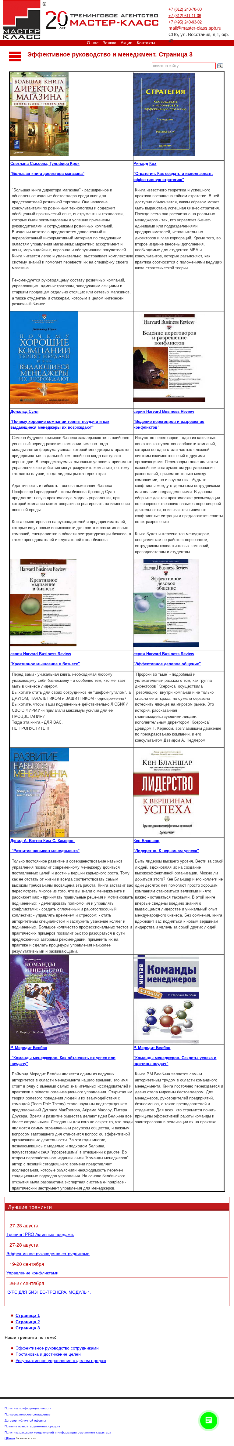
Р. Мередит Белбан (28, 1047)
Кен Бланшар (146, 840)
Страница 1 (28, 1315)
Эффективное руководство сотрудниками (48, 1253)
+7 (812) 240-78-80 (185, 9)
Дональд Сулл (24, 411)
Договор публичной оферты (25, 1420)
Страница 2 (28, 1321)
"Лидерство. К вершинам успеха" (166, 850)
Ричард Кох (144, 163)
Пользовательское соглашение (28, 1414)
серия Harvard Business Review (163, 411)
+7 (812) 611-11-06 (184, 15)
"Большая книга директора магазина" (47, 173)
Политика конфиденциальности (28, 1408)
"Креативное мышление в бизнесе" (45, 664)
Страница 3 (28, 1327)
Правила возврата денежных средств (32, 1426)
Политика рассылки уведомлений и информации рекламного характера (58, 1432)
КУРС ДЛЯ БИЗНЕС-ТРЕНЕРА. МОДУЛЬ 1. (48, 1292)
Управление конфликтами (32, 1273)
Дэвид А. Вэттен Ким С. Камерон (42, 840)
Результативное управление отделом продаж (61, 1360)
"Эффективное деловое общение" (167, 664)
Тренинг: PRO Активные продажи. (40, 1234)
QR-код (10, 1438)
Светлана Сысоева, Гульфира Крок (45, 163)
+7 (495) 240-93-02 (185, 22)
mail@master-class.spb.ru (194, 28)
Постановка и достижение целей (48, 1354)
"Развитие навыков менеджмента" (45, 850)
